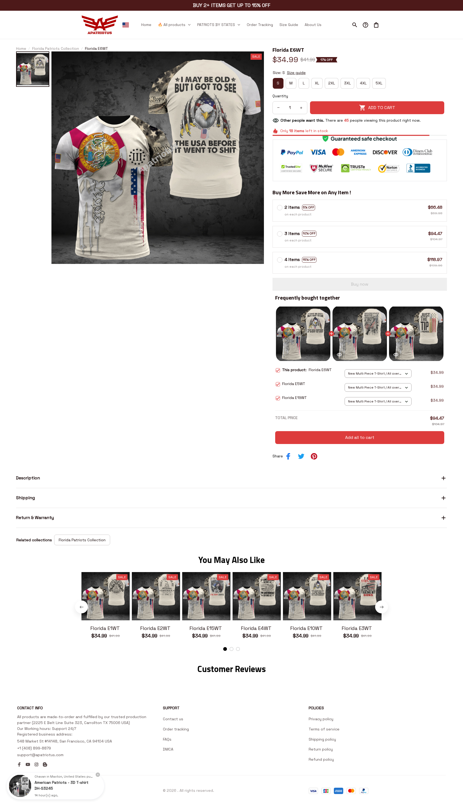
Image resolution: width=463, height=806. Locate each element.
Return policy (321, 749)
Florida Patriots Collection (55, 48)
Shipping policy (322, 739)
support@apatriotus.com (40, 754)
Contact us (173, 719)
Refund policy (321, 759)
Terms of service (324, 729)
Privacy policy (321, 719)
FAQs (167, 739)
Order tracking (176, 729)
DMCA (168, 749)
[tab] (225, 649)
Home (21, 48)
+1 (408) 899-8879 (34, 748)
